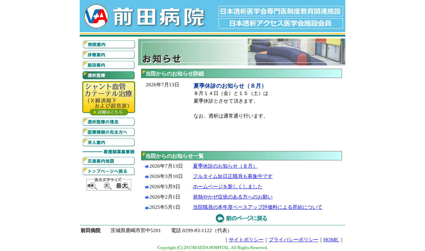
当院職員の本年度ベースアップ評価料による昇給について (257, 207)
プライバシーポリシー (293, 239)
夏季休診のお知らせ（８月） (225, 166)
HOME (331, 239)
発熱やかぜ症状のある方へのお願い (233, 197)
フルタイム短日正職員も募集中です (233, 176)
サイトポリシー (246, 239)
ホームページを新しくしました (228, 186)
